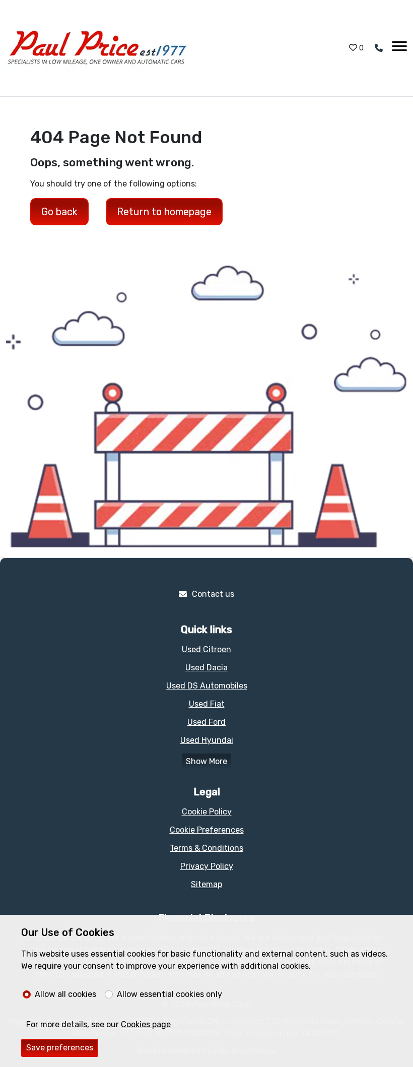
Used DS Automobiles (206, 686)
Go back (59, 212)
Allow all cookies (65, 994)
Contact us (213, 594)
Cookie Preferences (207, 830)
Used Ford (206, 722)
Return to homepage (164, 212)
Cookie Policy (207, 812)
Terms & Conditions (206, 848)
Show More (206, 761)
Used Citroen (206, 649)
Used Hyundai (206, 740)
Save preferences (59, 1047)
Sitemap (206, 884)
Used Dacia (206, 667)
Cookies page (146, 1024)
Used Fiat (207, 704)
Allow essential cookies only (169, 994)
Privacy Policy (206, 866)
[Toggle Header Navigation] (399, 47)
